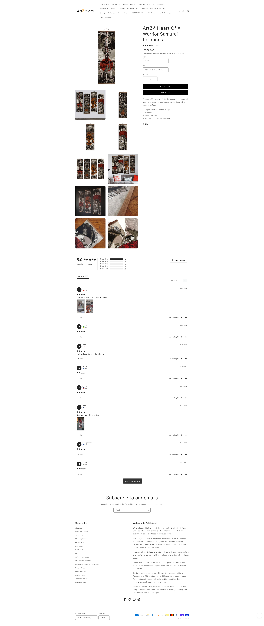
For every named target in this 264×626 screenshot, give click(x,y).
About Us (78, 528)
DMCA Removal (80, 582)
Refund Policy (80, 542)
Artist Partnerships (82, 557)
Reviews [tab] (81, 276)
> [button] (132, 481)
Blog (76, 553)
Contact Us (79, 550)
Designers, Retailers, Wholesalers (87, 564)
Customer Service (81, 531)
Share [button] (147, 124)
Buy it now (165, 93)
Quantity (146, 75)
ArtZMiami (186, 619)
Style (144, 56)
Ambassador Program (83, 560)
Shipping (180, 53)
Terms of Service (81, 579)
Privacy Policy (80, 571)
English (103, 617)
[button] (138, 13)
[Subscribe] (148, 510)
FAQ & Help (79, 546)
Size (144, 66)
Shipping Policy (81, 539)
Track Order (79, 535)
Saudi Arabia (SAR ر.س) (85, 617)
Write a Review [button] (179, 260)
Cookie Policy (80, 575)
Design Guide (80, 568)
